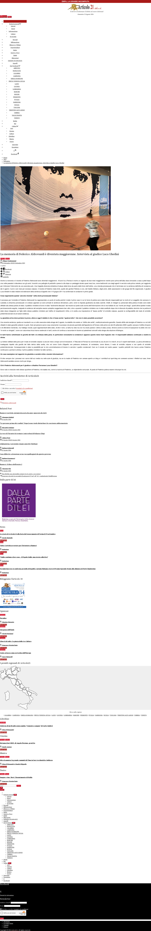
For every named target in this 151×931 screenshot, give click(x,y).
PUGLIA (16, 100)
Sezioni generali (14, 24)
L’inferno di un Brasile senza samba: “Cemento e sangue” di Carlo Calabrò (26, 726)
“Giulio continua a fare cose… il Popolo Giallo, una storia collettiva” (24, 557)
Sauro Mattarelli (7, 657)
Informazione (13, 31)
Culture (13, 34)
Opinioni (2, 615)
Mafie (15, 50)
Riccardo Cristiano (8, 428)
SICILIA (16, 105)
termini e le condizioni (24, 388)
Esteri (13, 29)
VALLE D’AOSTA (17, 115)
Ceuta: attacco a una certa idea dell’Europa (15, 653)
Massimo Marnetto (8, 622)
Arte (11, 128)
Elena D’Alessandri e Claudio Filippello (14, 764)
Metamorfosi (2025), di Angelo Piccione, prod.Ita (17, 743)
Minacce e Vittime (15, 45)
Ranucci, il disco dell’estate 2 (11, 464)
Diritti (15, 55)
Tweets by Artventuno (7, 895)
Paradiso (3, 618)
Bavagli (15, 40)
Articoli (2, 259)
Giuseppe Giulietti (8, 417)
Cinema (11, 131)
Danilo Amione (7, 747)
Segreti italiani (15, 47)
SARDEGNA (17, 102)
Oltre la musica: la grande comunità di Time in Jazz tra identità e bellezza (26, 760)
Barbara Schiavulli (8, 448)
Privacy (5, 927)
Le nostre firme (8, 923)
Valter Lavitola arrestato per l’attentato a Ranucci (18, 546)
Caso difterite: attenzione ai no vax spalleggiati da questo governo (25, 454)
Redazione (5, 549)
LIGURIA (17, 86)
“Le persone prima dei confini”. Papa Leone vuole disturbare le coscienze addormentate (34, 423)
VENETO (17, 118)
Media (15, 121)
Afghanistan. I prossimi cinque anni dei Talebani (18, 444)
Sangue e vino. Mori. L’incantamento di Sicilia (16, 777)
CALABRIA (16, 73)
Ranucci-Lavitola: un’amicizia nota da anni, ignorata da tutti (23, 413)
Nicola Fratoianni (7, 634)
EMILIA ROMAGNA (17, 79)
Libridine (12, 136)
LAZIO (17, 84)
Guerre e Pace (15, 53)
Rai (15, 124)
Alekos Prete (6, 438)
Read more (3, 540)
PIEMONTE (16, 97)
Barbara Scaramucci (8, 458)
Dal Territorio (14, 66)
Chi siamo (6, 922)
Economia (13, 37)
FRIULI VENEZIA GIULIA (17, 81)
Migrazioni (15, 58)
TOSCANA (17, 107)
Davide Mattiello (7, 538)
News (1, 531)
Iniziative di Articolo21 (15, 61)
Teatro (12, 141)
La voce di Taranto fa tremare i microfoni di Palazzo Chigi (22, 434)
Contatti (5, 925)
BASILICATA (17, 71)
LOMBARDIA (17, 89)
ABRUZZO (17, 68)
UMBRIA (17, 113)
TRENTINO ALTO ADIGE (17, 110)
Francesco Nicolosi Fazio (9, 645)
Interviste (15, 145)
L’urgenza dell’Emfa (7, 630)
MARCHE (17, 92)
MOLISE (16, 94)
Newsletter (15, 147)
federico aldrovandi (9, 403)
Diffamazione (15, 42)
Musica (11, 139)
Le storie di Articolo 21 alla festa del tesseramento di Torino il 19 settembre (27, 534)
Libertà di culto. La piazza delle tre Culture (15, 641)
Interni (13, 26)
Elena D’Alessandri (8, 730)
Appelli (15, 63)
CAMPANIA (17, 76)
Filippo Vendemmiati (9, 261)
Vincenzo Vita (6, 469)
